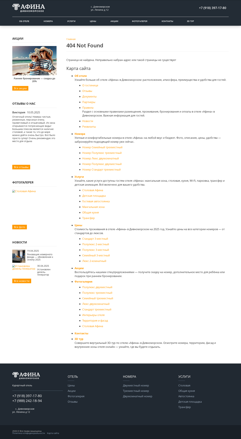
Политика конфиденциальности (28, 433)
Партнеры (88, 102)
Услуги (71, 21)
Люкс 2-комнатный (94, 261)
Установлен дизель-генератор (43, 272)
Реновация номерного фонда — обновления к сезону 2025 (40, 257)
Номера (48, 21)
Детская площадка (94, 196)
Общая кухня (90, 212)
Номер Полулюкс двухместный (102, 164)
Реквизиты (89, 126)
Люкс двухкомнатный (96, 304)
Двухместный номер (136, 385)
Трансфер (88, 218)
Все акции (20, 88)
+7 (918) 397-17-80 (27, 395)
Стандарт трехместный (96, 309)
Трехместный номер (136, 391)
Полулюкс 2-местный (95, 244)
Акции (114, 21)
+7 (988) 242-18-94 (27, 400)
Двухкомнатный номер (137, 396)
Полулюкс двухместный (97, 287)
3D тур (190, 21)
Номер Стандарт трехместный (101, 169)
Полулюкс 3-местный (95, 250)
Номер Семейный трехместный (102, 147)
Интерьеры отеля (93, 315)
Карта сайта (53, 433)
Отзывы (87, 91)
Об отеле (24, 21)
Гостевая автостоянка (96, 201)
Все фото (19, 227)
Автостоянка (186, 396)
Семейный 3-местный (96, 255)
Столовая (184, 385)
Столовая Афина (92, 190)
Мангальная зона (93, 207)
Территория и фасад (95, 320)
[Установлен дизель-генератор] (24, 268)
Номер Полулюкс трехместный (102, 153)
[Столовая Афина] (34, 191)
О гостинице (90, 85)
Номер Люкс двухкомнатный (100, 158)
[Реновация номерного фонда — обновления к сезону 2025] (18, 262)
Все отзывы (21, 167)
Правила (87, 107)
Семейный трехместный (97, 298)
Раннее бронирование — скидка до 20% (34, 80)
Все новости (22, 281)
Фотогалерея (139, 21)
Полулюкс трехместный (97, 293)
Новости (87, 121)
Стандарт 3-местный (95, 238)
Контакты (167, 21)
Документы (89, 96)
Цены (93, 21)
